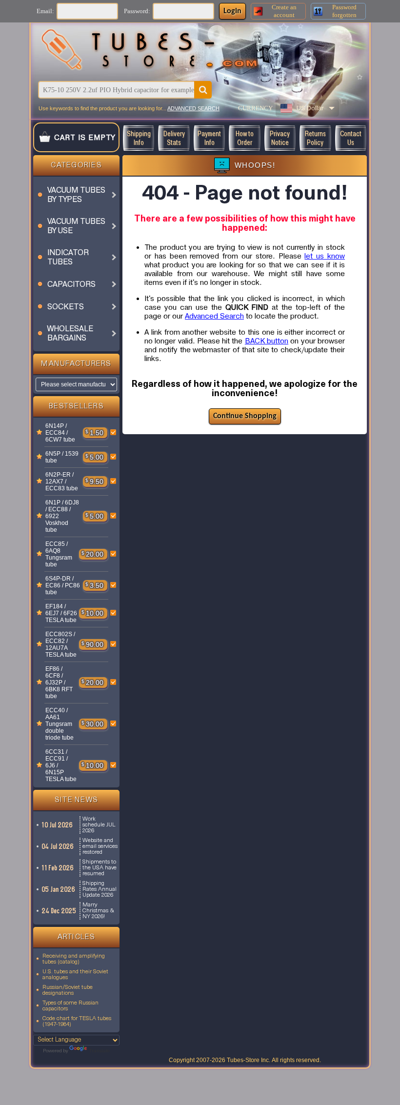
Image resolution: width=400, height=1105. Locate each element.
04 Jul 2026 (58, 846)
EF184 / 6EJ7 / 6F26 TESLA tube (61, 613)
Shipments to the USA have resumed (99, 868)
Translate (99, 1051)
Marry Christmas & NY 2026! (98, 911)
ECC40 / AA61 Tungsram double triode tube (59, 724)
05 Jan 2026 (59, 889)
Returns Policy (315, 138)
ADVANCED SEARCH (193, 108)
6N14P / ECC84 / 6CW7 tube (60, 432)
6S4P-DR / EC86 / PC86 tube (62, 585)
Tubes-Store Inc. (248, 1060)
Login (232, 11)
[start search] (203, 90)
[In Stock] (39, 432)
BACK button (266, 341)
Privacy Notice (280, 138)
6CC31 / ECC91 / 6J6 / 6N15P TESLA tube (61, 765)
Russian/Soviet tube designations (67, 990)
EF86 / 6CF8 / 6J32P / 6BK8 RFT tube (59, 682)
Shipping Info (139, 138)
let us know (324, 256)
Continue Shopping (245, 416)
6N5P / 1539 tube (62, 457)
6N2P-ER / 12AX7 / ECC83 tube (61, 481)
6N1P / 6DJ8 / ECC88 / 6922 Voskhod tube (62, 516)
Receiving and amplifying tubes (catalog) (73, 959)
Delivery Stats (174, 138)
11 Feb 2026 (58, 868)
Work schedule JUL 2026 (98, 825)
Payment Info (209, 138)
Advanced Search (214, 316)
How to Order (245, 138)
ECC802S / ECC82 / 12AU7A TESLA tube (61, 644)
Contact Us (350, 138)
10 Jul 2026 (57, 825)
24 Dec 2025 (59, 911)
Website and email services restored (100, 846)
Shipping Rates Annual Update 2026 (99, 889)
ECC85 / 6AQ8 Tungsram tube (58, 554)
